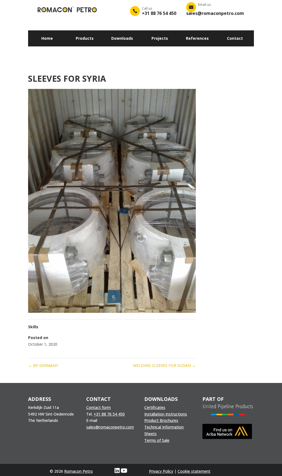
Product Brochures (161, 420)
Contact (235, 38)
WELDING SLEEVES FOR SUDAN (164, 365)
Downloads (122, 38)
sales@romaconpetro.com (110, 427)
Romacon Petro (78, 471)
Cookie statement (194, 471)
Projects (159, 38)
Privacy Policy (161, 471)
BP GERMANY (43, 365)
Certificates (154, 407)
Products (85, 38)
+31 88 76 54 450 (109, 414)
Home (47, 38)
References (197, 38)
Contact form (98, 407)
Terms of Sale (156, 440)
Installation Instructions (165, 414)
